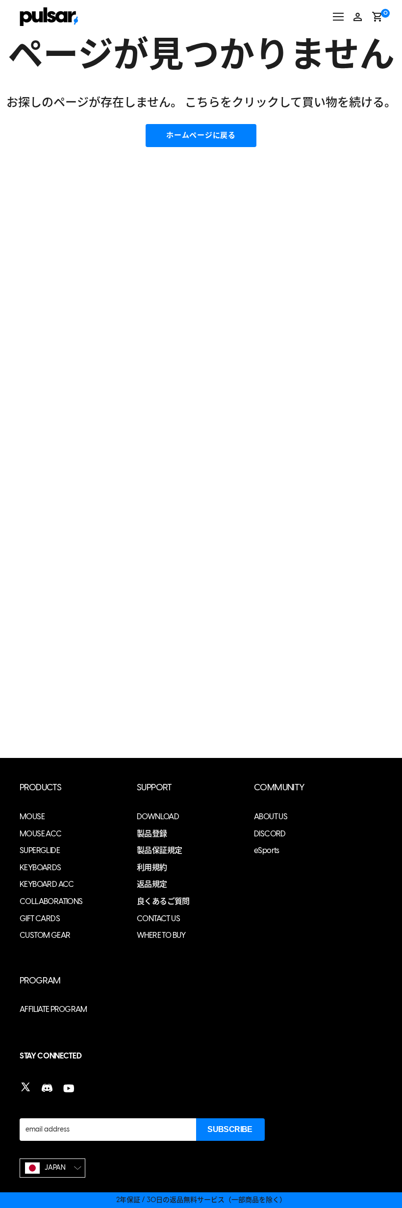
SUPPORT (154, 787)
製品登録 (152, 833)
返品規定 (152, 884)
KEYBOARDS (40, 867)
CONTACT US (158, 918)
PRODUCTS (40, 787)
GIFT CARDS (40, 918)
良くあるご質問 (163, 901)
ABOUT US (270, 816)
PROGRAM (40, 981)
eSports (266, 850)
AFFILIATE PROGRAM (53, 1009)
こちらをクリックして (243, 102)
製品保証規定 (159, 850)
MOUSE (32, 816)
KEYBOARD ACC (47, 884)
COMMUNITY (279, 787)
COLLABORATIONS (51, 901)
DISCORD (270, 833)
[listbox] (52, 1168)
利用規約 (152, 867)
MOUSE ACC (41, 833)
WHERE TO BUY (161, 935)
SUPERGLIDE (40, 850)
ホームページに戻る (201, 135)
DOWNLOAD (158, 816)
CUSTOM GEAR (45, 935)
